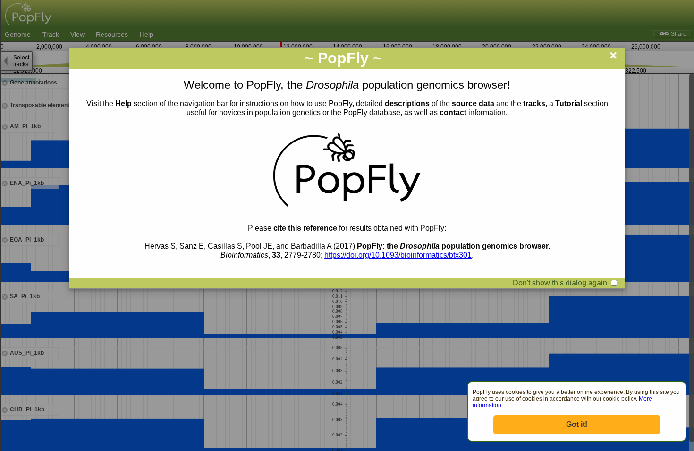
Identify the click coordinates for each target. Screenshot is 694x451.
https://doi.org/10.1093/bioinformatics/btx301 (398, 255)
